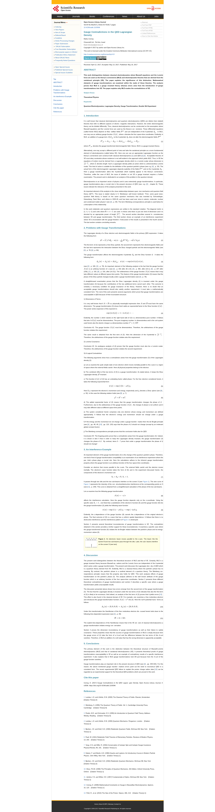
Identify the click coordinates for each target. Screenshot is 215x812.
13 (156, 669)
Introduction (57, 86)
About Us (141, 16)
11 (88, 487)
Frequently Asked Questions (64, 60)
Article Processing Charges (64, 41)
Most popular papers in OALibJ (65, 52)
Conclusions (57, 104)
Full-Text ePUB (147, 30)
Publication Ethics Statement (64, 55)
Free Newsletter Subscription (65, 49)
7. (84, 745)
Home (59, 16)
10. (85, 769)
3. (84, 713)
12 (161, 594)
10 (100, 424)
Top (54, 79)
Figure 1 (146, 481)
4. (84, 721)
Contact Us (117, 804)
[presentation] (122, 132)
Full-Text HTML (147, 28)
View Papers (59, 30)
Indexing (57, 27)
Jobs (156, 16)
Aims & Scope (59, 32)
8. (84, 753)
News (124, 16)
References (57, 112)
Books (92, 16)
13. (85, 793)
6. (84, 737)
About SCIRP (103, 804)
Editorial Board (60, 35)
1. (84, 697)
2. (84, 705)
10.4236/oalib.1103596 (92, 27)
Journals (76, 16)
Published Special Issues (63, 70)
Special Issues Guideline (63, 72)
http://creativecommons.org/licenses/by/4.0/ (99, 54)
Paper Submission (61, 44)
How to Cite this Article (149, 36)
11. (85, 777)
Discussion (57, 100)
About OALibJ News (61, 57)
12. (85, 785)
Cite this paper (58, 108)
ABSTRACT (57, 82)
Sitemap (110, 804)
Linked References (148, 33)
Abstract (144, 22)
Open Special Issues (62, 67)
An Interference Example (62, 96)
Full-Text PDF (146, 25)
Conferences (108, 16)
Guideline (58, 38)
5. (84, 729)
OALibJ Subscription (62, 46)
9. (84, 761)
